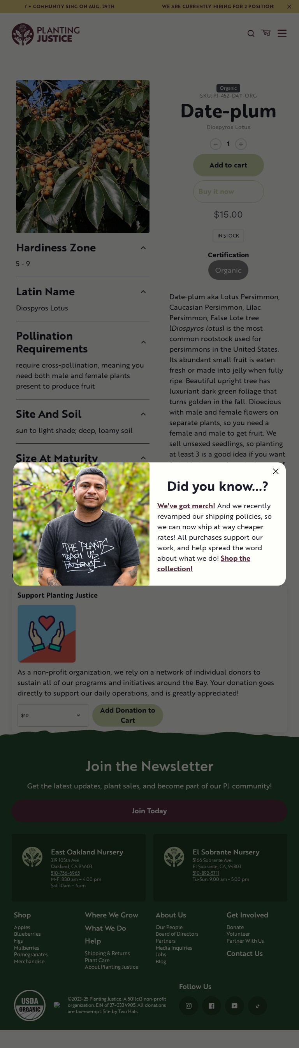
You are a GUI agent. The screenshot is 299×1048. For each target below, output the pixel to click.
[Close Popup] (276, 471)
